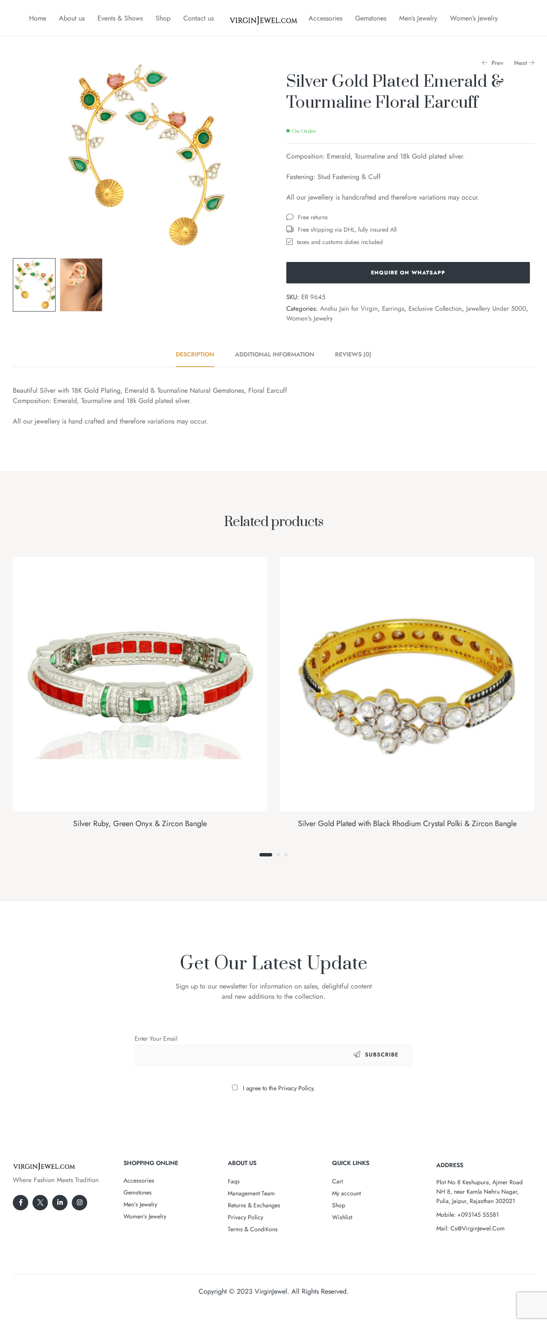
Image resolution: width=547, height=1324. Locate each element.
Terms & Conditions (253, 1229)
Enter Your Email (156, 1038)
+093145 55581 (478, 1214)
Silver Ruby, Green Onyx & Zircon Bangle (140, 823)
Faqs (234, 1181)
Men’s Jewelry (418, 18)
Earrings (393, 308)
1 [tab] (265, 854)
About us (72, 18)
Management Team (251, 1193)
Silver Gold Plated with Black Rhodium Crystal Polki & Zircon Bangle (407, 823)
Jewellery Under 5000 (496, 308)
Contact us (198, 18)
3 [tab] (286, 854)
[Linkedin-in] (60, 1202)
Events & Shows (120, 18)
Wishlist (342, 1217)
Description (195, 354)
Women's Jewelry (309, 318)
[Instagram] (79, 1202)
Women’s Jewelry (474, 18)
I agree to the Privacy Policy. (279, 1088)
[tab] (200, 354)
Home (37, 18)
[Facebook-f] (20, 1202)
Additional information (274, 354)
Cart (337, 1181)
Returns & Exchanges (254, 1205)
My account (346, 1193)
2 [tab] (278, 854)
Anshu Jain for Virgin (349, 308)
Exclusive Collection (435, 308)
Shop (163, 18)
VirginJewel (271, 1291)
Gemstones (370, 18)
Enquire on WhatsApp (408, 273)
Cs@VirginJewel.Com (477, 1228)
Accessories (325, 18)
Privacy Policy (245, 1217)
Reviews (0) (353, 354)
